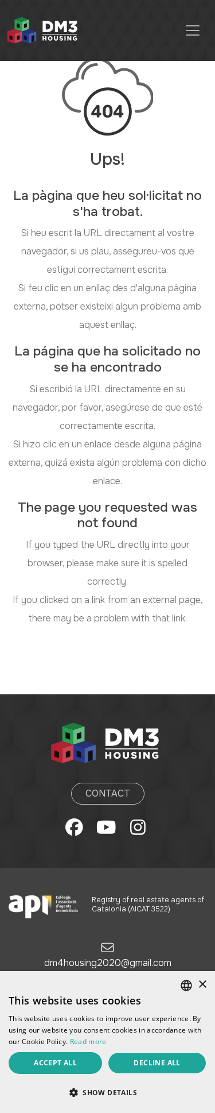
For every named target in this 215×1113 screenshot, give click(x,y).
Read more (88, 1041)
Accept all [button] (55, 1063)
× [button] (202, 984)
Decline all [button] (157, 1063)
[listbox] (186, 985)
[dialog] (107, 1042)
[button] (107, 1093)
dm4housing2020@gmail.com (107, 963)
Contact (107, 793)
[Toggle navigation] (192, 30)
